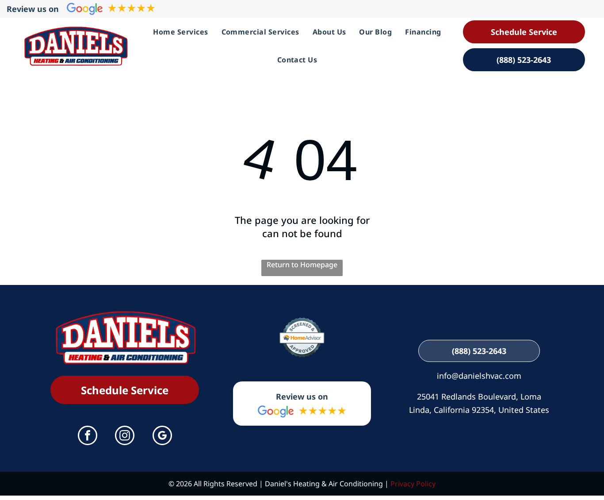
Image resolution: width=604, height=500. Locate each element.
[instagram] (124, 436)
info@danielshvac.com (479, 375)
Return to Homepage (302, 264)
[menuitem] (180, 32)
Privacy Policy (413, 483)
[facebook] (87, 436)
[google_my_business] (162, 436)
